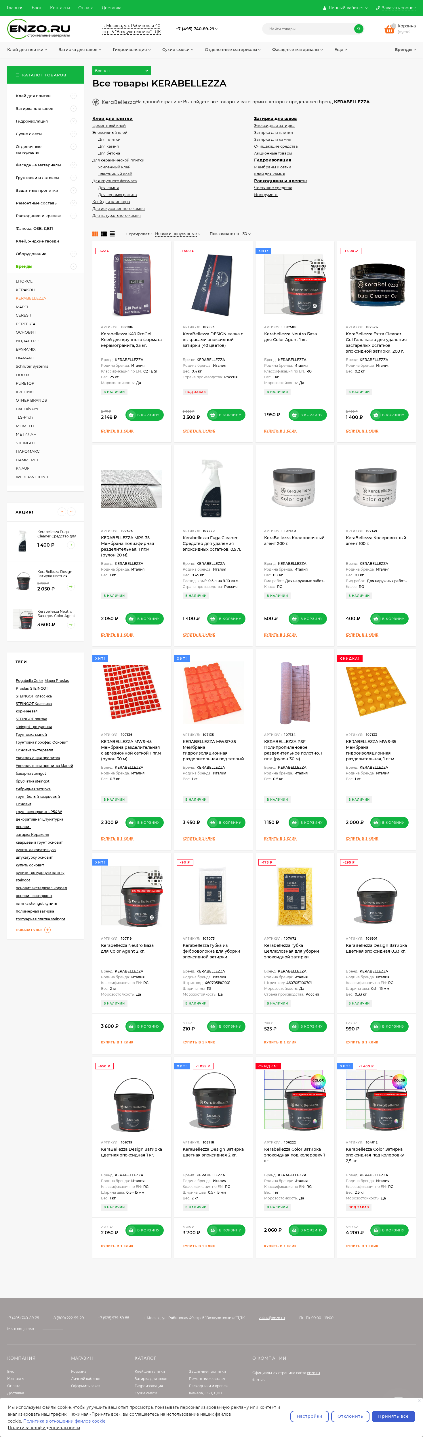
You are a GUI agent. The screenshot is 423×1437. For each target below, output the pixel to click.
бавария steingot (31, 773)
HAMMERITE (27, 460)
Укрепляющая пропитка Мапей (44, 765)
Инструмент (266, 194)
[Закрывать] (419, 1400)
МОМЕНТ (25, 426)
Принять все (393, 1416)
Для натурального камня (116, 215)
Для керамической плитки (118, 160)
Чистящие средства (273, 187)
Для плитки (109, 139)
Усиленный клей (114, 167)
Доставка (111, 7)
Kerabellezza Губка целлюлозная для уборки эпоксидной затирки (291, 951)
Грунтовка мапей (31, 734)
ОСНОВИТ (26, 332)
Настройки (310, 1416)
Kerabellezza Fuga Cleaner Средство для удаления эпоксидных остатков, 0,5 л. (212, 543)
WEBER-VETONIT (32, 477)
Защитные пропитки (207, 1371)
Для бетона (109, 153)
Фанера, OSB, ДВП (205, 1393)
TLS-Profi (24, 417)
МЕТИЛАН (26, 434)
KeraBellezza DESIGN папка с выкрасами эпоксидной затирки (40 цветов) (213, 339)
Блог (37, 7)
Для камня (108, 146)
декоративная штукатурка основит (39, 823)
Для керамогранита (117, 194)
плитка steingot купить (36, 903)
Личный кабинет (86, 1378)
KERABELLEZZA (31, 298)
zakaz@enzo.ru (272, 1318)
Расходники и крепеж (280, 180)
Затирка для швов (275, 118)
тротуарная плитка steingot (40, 919)
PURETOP (25, 383)
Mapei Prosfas (57, 680)
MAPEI (22, 306)
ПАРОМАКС (27, 451)
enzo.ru (313, 1373)
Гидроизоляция (272, 160)
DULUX (23, 375)
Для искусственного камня (118, 208)
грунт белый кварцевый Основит (38, 800)
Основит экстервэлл (34, 750)
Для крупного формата (114, 180)
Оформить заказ (85, 1386)
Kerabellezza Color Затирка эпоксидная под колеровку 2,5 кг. (375, 1155)
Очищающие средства (276, 146)
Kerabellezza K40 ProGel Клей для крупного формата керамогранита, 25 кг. (131, 339)
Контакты (60, 7)
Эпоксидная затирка (274, 125)
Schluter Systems (32, 366)
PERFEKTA (25, 323)
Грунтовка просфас (33, 742)
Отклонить (350, 1416)
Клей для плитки (112, 118)
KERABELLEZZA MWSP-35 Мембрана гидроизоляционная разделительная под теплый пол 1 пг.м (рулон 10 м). (213, 753)
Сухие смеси (146, 1393)
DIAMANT (25, 358)
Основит (60, 742)
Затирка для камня (272, 139)
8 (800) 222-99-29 (69, 1318)
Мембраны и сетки (272, 167)
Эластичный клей (115, 174)
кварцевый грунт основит (39, 842)
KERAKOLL (26, 289)
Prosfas (22, 688)
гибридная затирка (33, 789)
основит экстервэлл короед (41, 888)
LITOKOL (24, 281)
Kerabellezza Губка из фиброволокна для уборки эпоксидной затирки (211, 951)
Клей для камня (269, 174)
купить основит (30, 865)
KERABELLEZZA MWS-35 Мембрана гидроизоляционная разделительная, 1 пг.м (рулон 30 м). (371, 753)
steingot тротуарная (34, 727)
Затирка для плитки (273, 132)
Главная (15, 7)
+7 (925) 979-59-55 (113, 1318)
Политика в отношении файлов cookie (64, 1421)
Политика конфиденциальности (44, 1427)
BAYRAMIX (26, 349)
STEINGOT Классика (34, 696)
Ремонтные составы (207, 1378)
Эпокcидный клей (109, 132)
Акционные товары (273, 153)
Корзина (78, 1371)
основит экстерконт (34, 896)
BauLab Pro (27, 409)
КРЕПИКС (25, 392)
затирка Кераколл (32, 834)
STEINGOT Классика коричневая (34, 707)
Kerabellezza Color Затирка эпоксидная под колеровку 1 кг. (294, 1155)
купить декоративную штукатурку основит (36, 853)
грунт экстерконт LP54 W (39, 812)
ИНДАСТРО (27, 340)
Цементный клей (109, 125)
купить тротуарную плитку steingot (40, 876)
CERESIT (24, 315)
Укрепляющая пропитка (38, 758)
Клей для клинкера (111, 201)
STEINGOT (25, 443)
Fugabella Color (29, 680)
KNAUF (22, 468)
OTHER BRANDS (31, 400)
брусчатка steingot (32, 781)
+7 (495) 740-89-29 (195, 28)
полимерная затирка (35, 911)
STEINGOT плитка (31, 719)
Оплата (86, 7)
